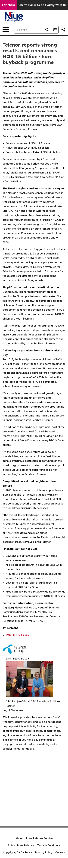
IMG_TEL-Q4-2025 (17, 635)
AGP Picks (8, 5)
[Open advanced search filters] (54, 29)
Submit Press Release (21, 845)
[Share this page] (63, 29)
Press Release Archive (39, 838)
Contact (60, 852)
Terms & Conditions (48, 845)
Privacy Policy (43, 852)
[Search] (47, 29)
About (19, 838)
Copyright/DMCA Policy (17, 852)
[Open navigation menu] (6, 29)
